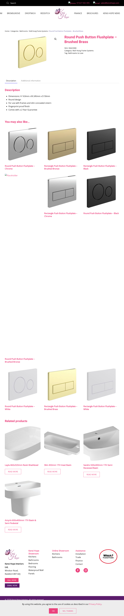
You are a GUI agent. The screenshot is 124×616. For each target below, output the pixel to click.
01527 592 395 (83, 3)
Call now (11, 580)
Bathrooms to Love (75, 53)
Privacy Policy (95, 604)
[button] (55, 39)
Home (7, 31)
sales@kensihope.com (109, 3)
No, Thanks (68, 611)
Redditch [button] (45, 13)
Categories (14, 31)
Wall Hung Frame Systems (38, 31)
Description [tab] (11, 80)
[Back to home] (62, 13)
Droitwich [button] (30, 13)
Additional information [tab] (31, 80)
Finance (78, 13)
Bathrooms (24, 31)
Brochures (92, 13)
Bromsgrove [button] (13, 13)
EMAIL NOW (12, 585)
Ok (53, 611)
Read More (13, 471)
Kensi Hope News (111, 13)
